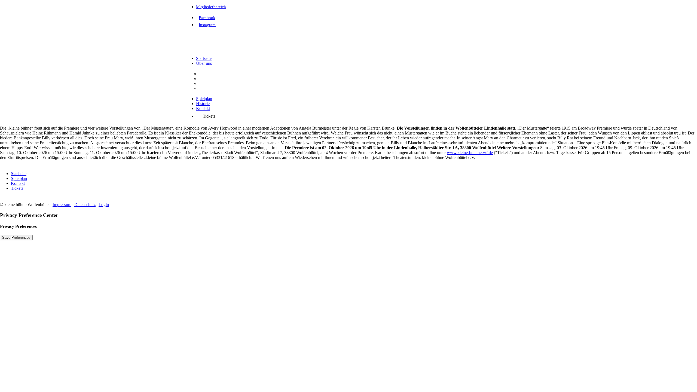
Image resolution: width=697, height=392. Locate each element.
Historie (203, 103)
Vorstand (206, 83)
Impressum (62, 204)
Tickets (17, 188)
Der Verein (208, 73)
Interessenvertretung (216, 88)
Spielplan (204, 98)
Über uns (204, 63)
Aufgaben (207, 78)
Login (104, 204)
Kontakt (203, 108)
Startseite (204, 58)
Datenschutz (85, 204)
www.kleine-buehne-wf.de (470, 152)
